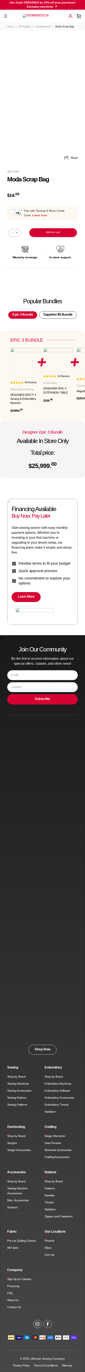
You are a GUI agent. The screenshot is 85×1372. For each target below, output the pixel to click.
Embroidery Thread (56, 1104)
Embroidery (53, 1067)
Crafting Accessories (57, 1157)
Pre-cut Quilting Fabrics (21, 1240)
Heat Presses (53, 1143)
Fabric (12, 1231)
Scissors (12, 1207)
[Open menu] (5, 16)
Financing (13, 1286)
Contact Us (14, 1307)
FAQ (10, 1293)
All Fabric (13, 1247)
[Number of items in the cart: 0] (78, 16)
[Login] (70, 16)
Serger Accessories (19, 1150)
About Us (13, 1300)
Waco (48, 1247)
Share (74, 157)
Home (10, 26)
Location (16, 687)
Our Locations (55, 1231)
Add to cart (53, 232)
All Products (24, 26)
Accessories (16, 1172)
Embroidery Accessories (59, 1097)
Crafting (50, 1127)
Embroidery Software (57, 1090)
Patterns (50, 1188)
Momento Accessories (58, 1150)
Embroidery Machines (58, 1083)
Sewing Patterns (17, 1104)
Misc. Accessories (18, 1200)
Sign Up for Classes (19, 1279)
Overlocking (16, 1127)
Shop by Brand (16, 1076)
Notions (50, 1172)
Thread (49, 1202)
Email (15, 675)
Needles (50, 1195)
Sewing (12, 1067)
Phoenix (49, 1240)
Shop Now (42, 1049)
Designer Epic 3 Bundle (42, 432)
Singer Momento (55, 1136)
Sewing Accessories (19, 1090)
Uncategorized (43, 26)
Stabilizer (50, 1111)
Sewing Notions (16, 1097)
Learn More (26, 596)
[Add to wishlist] (69, 48)
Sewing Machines (18, 1083)
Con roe (49, 1254)
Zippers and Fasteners (58, 1216)
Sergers (12, 1143)
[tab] (22, 315)
